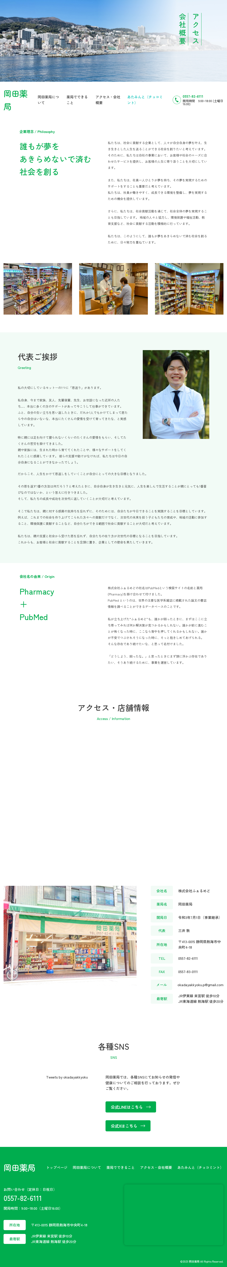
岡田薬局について (87, 1167)
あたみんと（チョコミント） (200, 1167)
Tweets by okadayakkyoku (67, 1077)
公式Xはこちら (124, 1126)
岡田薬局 (19, 1167)
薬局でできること (120, 1167)
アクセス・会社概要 (156, 1167)
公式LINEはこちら (127, 1107)
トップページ (56, 1167)
